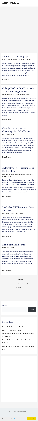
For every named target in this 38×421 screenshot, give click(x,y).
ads (16, 59)
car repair (8, 176)
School (4, 94)
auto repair (21, 174)
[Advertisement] (19, 26)
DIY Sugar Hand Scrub (13, 244)
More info (17, 419)
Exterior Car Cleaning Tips (15, 56)
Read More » (6, 80)
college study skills (23, 94)
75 (19, 283)
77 (27, 283)
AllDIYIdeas (10, 3)
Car (3, 59)
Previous (19, 280)
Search (4, 305)
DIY (3, 134)
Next (19, 287)
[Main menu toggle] (34, 3)
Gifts (3, 213)
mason (21, 213)
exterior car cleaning (24, 59)
